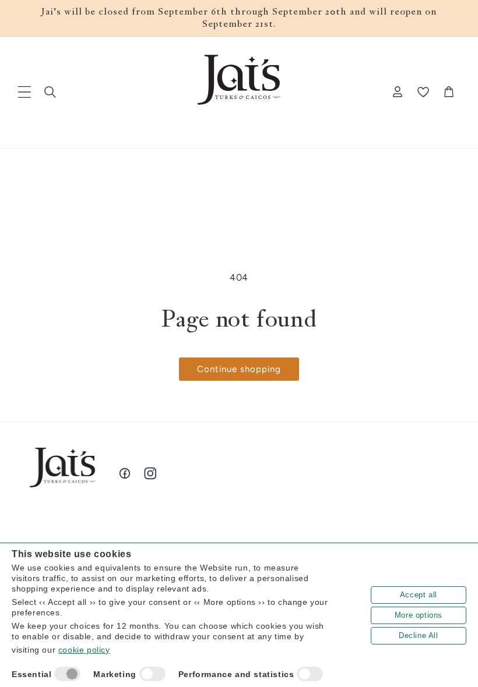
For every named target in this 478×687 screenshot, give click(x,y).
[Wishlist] (423, 92)
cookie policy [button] (84, 649)
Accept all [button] (418, 594)
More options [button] (418, 615)
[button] (24, 92)
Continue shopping (239, 369)
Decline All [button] (418, 635)
